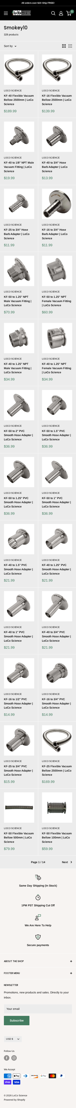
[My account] (61, 13)
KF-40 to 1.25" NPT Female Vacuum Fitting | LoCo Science (56, 368)
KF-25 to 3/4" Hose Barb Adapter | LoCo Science (16, 234)
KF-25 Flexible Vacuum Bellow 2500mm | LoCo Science (57, 770)
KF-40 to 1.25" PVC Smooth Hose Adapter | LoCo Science (56, 569)
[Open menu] (6, 13)
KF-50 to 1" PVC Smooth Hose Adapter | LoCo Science (56, 502)
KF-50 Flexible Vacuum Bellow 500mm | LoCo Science (19, 837)
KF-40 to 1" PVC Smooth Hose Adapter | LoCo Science (18, 636)
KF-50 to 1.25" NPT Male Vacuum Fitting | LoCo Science (17, 301)
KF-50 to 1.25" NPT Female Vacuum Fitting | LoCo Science (56, 301)
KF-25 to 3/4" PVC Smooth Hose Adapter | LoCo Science (18, 770)
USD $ (9, 1039)
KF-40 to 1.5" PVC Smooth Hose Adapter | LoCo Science (18, 569)
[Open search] (53, 13)
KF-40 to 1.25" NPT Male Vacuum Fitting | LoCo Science (17, 368)
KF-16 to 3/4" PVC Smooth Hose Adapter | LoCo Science (56, 703)
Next (65, 862)
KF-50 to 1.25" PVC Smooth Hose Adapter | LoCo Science (18, 502)
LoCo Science (13, 90)
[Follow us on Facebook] (6, 1058)
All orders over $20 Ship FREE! (38, 3)
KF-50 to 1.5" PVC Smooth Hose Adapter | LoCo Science (56, 435)
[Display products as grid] (64, 46)
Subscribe (17, 1020)
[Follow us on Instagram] (14, 1058)
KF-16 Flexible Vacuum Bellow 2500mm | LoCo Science (57, 100)
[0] (68, 13)
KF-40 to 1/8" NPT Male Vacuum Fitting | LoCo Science (19, 167)
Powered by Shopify (14, 1099)
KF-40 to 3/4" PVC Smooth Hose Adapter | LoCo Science (56, 636)
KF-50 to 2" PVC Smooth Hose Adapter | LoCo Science (18, 435)
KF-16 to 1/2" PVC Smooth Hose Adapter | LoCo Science (18, 703)
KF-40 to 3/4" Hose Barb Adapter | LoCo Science (54, 167)
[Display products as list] (70, 46)
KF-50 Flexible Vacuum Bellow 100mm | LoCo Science (57, 837)
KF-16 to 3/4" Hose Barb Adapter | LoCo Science (54, 234)
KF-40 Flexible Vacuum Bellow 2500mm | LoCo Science (19, 100)
